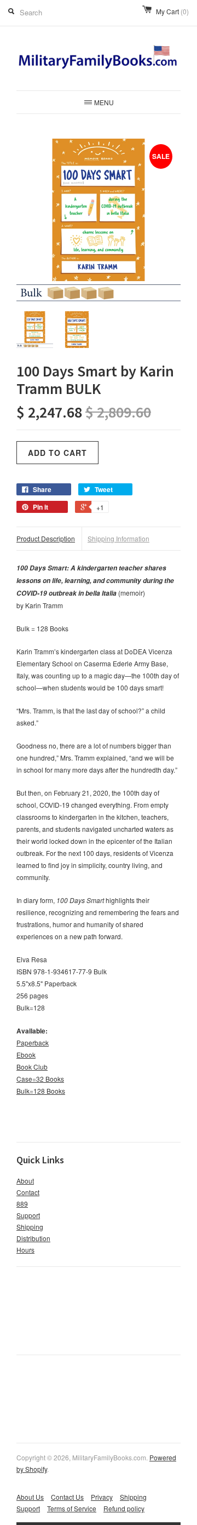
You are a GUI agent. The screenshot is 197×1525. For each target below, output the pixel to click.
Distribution (33, 1238)
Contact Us (67, 1496)
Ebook (26, 1054)
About (25, 1180)
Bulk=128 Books (40, 1090)
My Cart (172, 11)
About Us (30, 1496)
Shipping (29, 1226)
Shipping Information (118, 538)
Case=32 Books (40, 1078)
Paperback (32, 1042)
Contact (27, 1192)
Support (28, 1215)
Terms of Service (71, 1508)
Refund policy (123, 1508)
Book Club (32, 1066)
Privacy (102, 1496)
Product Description (45, 538)
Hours (25, 1249)
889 (22, 1203)
